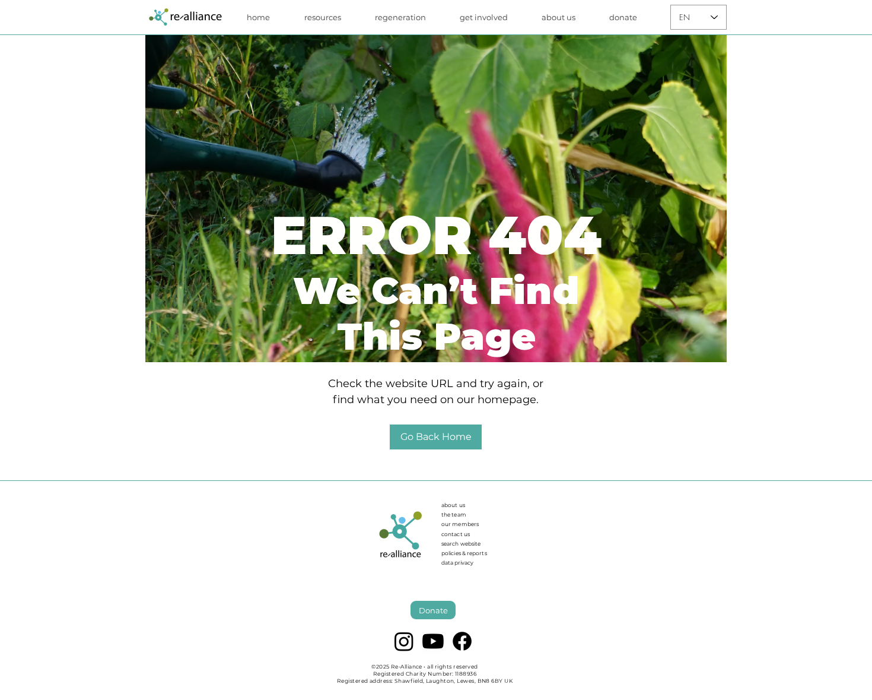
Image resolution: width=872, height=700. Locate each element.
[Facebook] (462, 641)
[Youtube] (433, 641)
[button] (330, 17)
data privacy (457, 562)
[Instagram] (404, 641)
